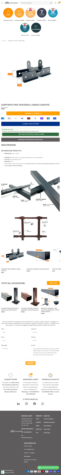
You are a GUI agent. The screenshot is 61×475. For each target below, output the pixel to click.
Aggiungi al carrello (33, 113)
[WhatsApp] (42, 403)
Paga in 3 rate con (31, 123)
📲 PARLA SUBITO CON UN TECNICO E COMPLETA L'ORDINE (30, 134)
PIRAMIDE (38, 422)
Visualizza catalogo (2, 3)
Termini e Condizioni (48, 418)
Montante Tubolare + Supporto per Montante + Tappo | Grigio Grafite (50, 310)
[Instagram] (26, 403)
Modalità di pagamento (49, 422)
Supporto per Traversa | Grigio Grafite (11, 269)
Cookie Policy (47, 432)
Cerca (51, 3)
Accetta (33, 345)
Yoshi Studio (11, 472)
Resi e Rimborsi (47, 425)
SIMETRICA (39, 429)
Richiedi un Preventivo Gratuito (30, 139)
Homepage (3, 40)
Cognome (34, 329)
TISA (37, 432)
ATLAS (37, 418)
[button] (5, 112)
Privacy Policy (47, 429)
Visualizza (53, 283)
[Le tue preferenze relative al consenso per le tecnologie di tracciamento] (2, 472)
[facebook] (34, 403)
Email (3, 337)
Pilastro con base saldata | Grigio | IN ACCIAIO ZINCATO (9, 309)
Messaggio (4, 345)
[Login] (55, 3)
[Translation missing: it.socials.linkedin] (18, 403)
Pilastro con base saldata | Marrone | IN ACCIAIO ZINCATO (30, 309)
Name (3, 329)
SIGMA (37, 425)
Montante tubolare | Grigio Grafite (38, 269)
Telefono (33, 337)
